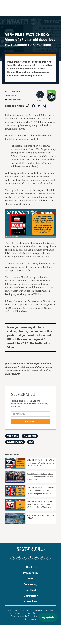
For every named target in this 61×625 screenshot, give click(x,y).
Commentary (31, 584)
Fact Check (31, 590)
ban (25, 284)
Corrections (30, 601)
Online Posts (29, 436)
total (7, 284)
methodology (11, 374)
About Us (31, 567)
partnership (37, 370)
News (31, 579)
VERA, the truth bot (34, 343)
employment (16, 284)
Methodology (30, 596)
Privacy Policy (30, 573)
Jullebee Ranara (15, 442)
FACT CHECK (12, 436)
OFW (31, 442)
